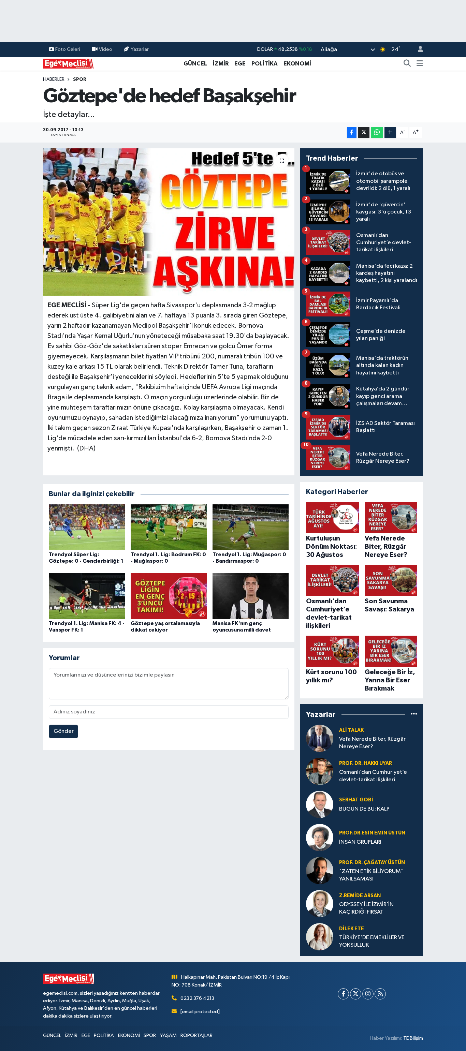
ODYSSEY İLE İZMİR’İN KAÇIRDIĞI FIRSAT (366, 908)
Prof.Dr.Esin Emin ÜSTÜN (372, 832)
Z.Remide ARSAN (360, 895)
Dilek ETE (351, 928)
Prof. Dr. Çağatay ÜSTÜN (372, 862)
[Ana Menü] (420, 63)
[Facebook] (343, 994)
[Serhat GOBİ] (319, 804)
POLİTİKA (264, 63)
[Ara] (407, 63)
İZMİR (221, 63)
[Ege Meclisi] (68, 63)
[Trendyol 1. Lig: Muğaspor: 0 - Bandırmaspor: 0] (251, 527)
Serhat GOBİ (356, 799)
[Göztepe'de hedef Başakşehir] (168, 222)
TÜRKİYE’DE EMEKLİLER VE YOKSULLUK (372, 941)
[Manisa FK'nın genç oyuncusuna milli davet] (251, 596)
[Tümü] (414, 714)
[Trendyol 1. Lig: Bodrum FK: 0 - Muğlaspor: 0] (169, 527)
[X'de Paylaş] (363, 132)
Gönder (64, 731)
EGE (240, 63)
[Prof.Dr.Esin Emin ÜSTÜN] (319, 837)
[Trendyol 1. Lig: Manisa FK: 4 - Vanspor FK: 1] (87, 596)
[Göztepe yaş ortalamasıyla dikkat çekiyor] (169, 596)
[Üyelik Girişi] (417, 49)
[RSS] (380, 994)
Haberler (53, 79)
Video (105, 49)
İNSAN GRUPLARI (360, 842)
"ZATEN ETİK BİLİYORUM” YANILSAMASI (371, 875)
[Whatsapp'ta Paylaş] (377, 132)
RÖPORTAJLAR (196, 1035)
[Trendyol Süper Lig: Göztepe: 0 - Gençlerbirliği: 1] (87, 527)
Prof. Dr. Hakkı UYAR (365, 763)
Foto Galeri (67, 49)
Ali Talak (351, 730)
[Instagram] (368, 994)
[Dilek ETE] (319, 936)
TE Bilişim (413, 1038)
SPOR (79, 79)
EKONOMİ (297, 63)
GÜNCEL (195, 63)
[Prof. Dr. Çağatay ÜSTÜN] (319, 870)
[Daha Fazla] (390, 132)
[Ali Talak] (319, 738)
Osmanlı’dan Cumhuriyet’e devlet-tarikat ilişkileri (373, 775)
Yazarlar (140, 49)
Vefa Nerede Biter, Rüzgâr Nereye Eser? (372, 742)
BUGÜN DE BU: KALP (364, 809)
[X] (355, 994)
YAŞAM (168, 1035)
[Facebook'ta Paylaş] (351, 132)
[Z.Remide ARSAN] (319, 903)
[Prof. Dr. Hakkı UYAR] (319, 771)
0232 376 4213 (197, 998)
